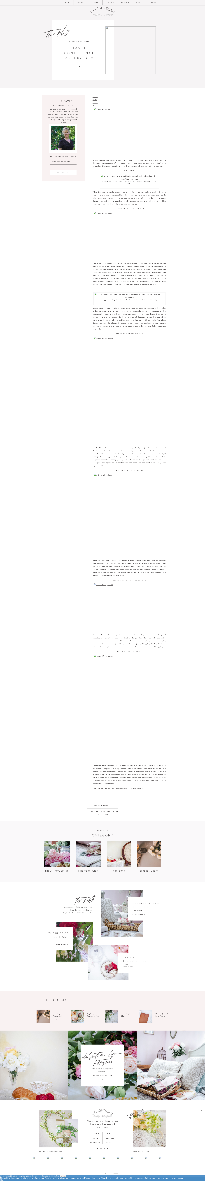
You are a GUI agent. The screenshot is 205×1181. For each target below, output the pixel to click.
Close (2, 1180)
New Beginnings (102, 805)
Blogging (74, 42)
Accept (63, 1176)
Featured (85, 42)
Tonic (116, 1173)
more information (52, 1176)
